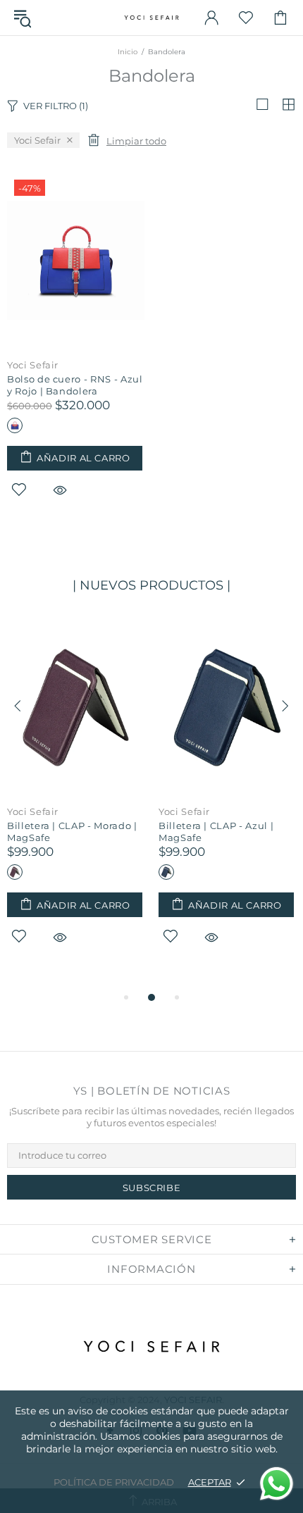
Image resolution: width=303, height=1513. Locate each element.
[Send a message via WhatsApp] (276, 1483)
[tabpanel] (76, 799)
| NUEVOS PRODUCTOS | (151, 585)
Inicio (127, 51)
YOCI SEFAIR (151, 17)
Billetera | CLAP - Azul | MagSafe (216, 831)
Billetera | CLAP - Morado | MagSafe (72, 831)
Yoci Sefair (32, 365)
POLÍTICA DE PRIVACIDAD (114, 1482)
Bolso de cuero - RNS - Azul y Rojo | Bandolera (75, 385)
